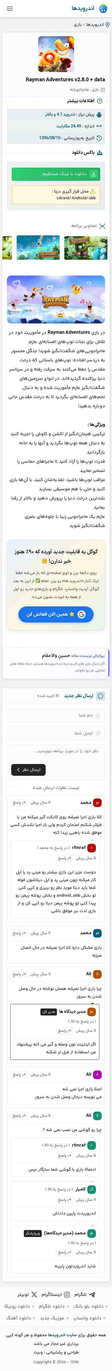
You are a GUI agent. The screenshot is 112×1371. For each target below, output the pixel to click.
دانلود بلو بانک (89, 1306)
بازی (78, 25)
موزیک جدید (52, 1318)
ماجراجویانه (79, 90)
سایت (71, 1335)
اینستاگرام (52, 1294)
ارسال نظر (31, 770)
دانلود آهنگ (18, 1318)
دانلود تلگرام (52, 1306)
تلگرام (80, 1294)
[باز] (10, 9)
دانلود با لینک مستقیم (65, 174)
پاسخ (17, 803)
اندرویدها (83, 8)
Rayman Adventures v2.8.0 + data (65, 80)
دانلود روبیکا (17, 1306)
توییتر (23, 1294)
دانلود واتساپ (87, 1318)
